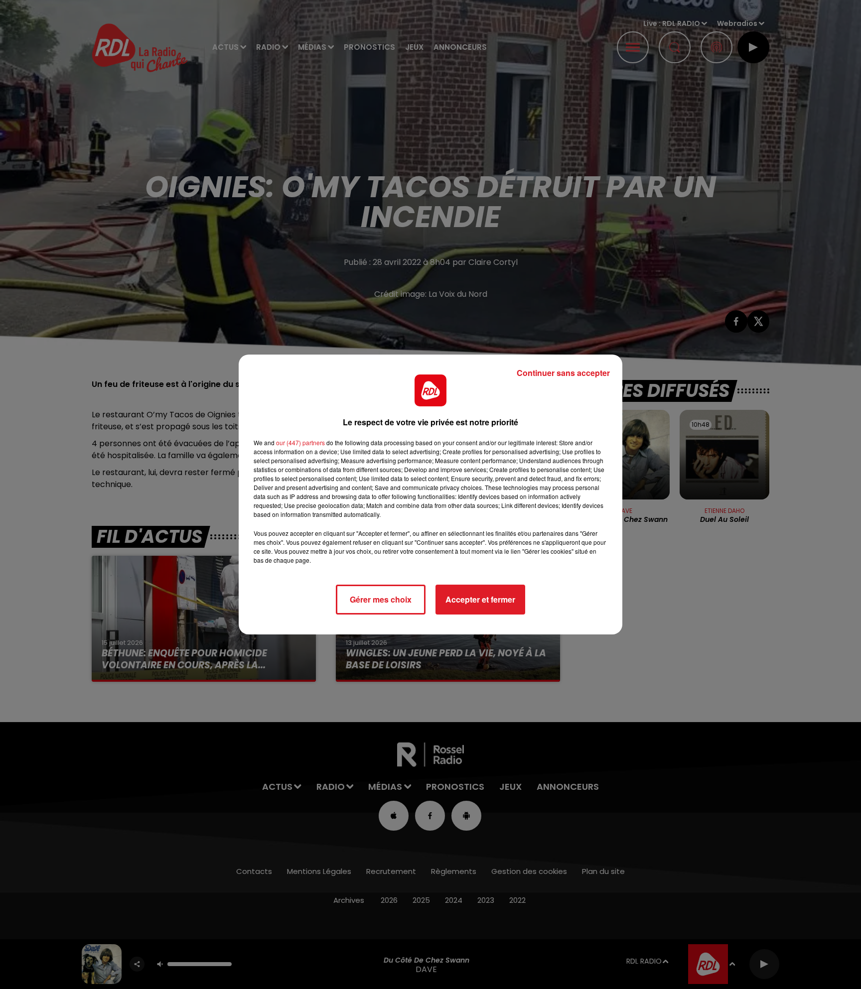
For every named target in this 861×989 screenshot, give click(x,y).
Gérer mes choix (381, 599)
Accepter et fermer (480, 599)
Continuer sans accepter (563, 372)
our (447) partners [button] (300, 442)
